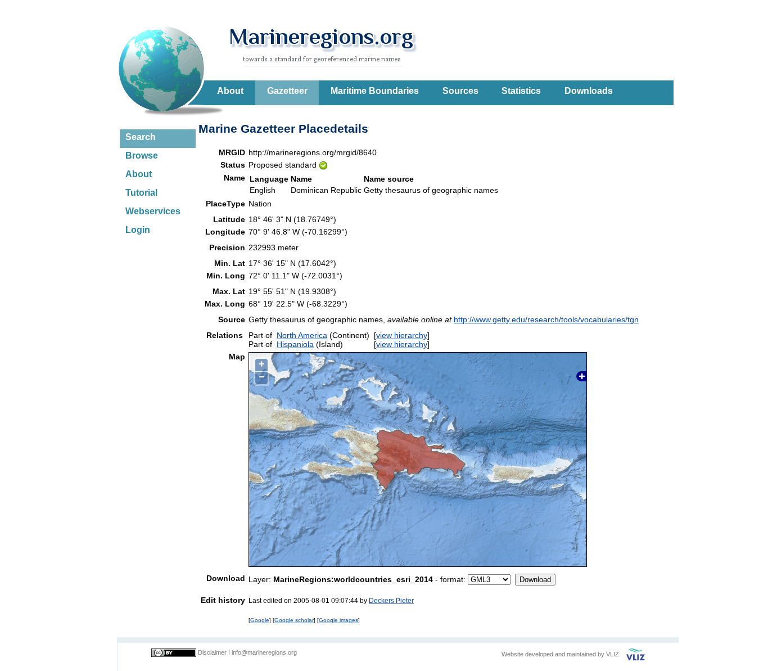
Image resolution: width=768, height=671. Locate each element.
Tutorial (141, 192)
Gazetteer (287, 91)
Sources (460, 91)
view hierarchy (401, 335)
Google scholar (294, 620)
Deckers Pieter (391, 600)
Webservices (152, 211)
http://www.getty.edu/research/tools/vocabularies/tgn (546, 319)
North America (302, 335)
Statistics (521, 91)
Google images (338, 620)
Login (137, 230)
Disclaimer (212, 652)
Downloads (588, 91)
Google (259, 620)
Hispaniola (295, 344)
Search (140, 137)
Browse (141, 155)
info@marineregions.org (264, 652)
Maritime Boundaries (375, 91)
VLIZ (612, 654)
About (230, 91)
